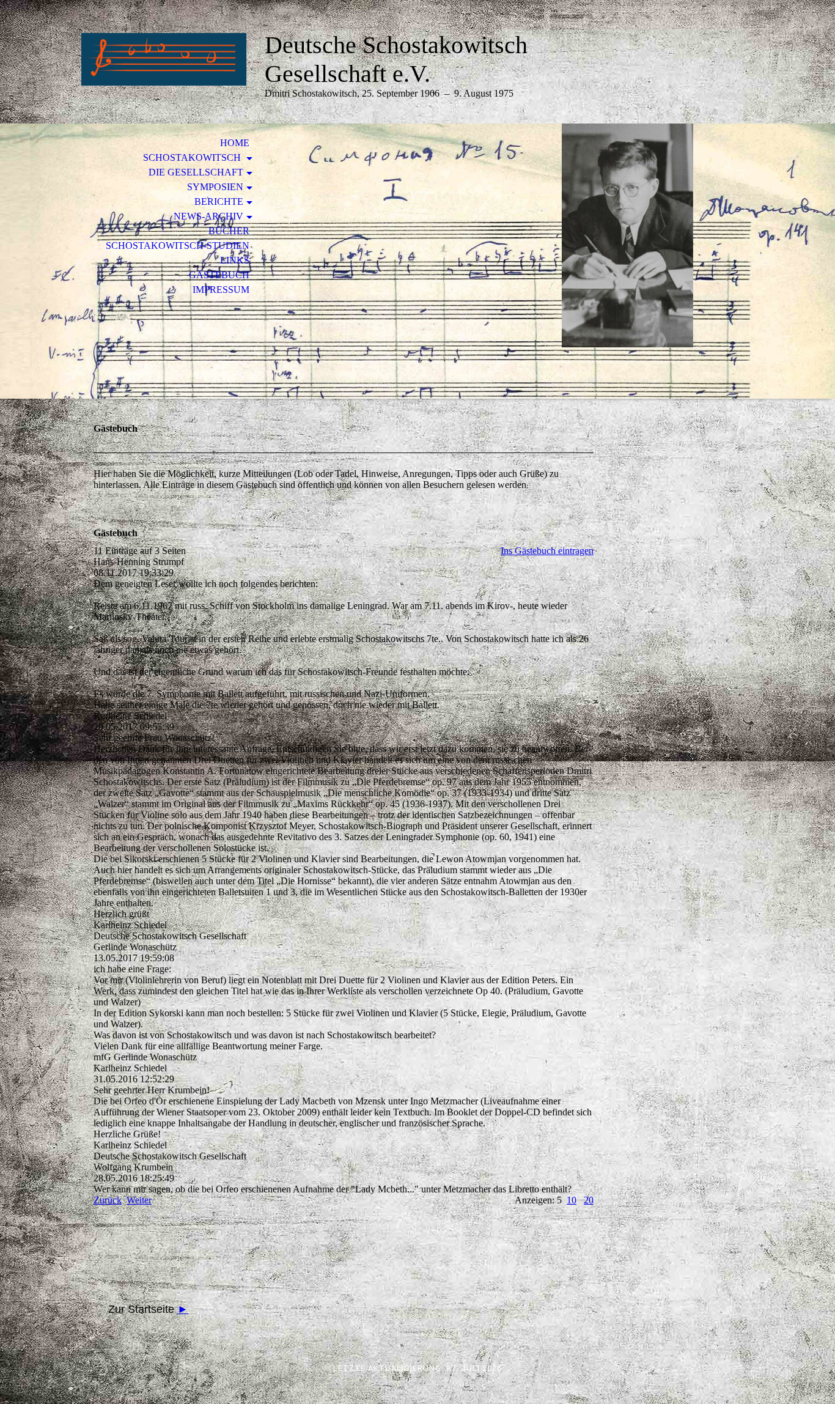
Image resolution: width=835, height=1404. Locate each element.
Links (234, 260)
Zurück (108, 1200)
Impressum (221, 289)
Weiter (139, 1200)
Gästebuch (219, 275)
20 (589, 1200)
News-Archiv (208, 216)
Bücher (228, 231)
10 (571, 1200)
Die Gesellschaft (196, 172)
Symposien (215, 187)
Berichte (218, 201)
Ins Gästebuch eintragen (547, 550)
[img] (163, 59)
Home (234, 143)
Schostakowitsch (193, 157)
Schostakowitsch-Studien (177, 245)
